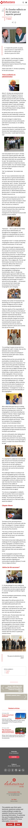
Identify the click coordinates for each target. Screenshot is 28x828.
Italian (7, 672)
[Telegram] (9, 770)
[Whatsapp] (5, 770)
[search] (23, 2)
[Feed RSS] (23, 770)
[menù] (26, 2)
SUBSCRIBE (14, 757)
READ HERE (14, 821)
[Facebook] (12, 770)
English (8, 671)
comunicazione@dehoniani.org (14, 793)
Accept (10, 824)
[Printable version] (15, 22)
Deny (18, 824)
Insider (9, 19)
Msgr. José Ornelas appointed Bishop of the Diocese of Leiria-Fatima (8, 731)
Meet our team (14, 801)
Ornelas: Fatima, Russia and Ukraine (8, 715)
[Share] (12, 22)
